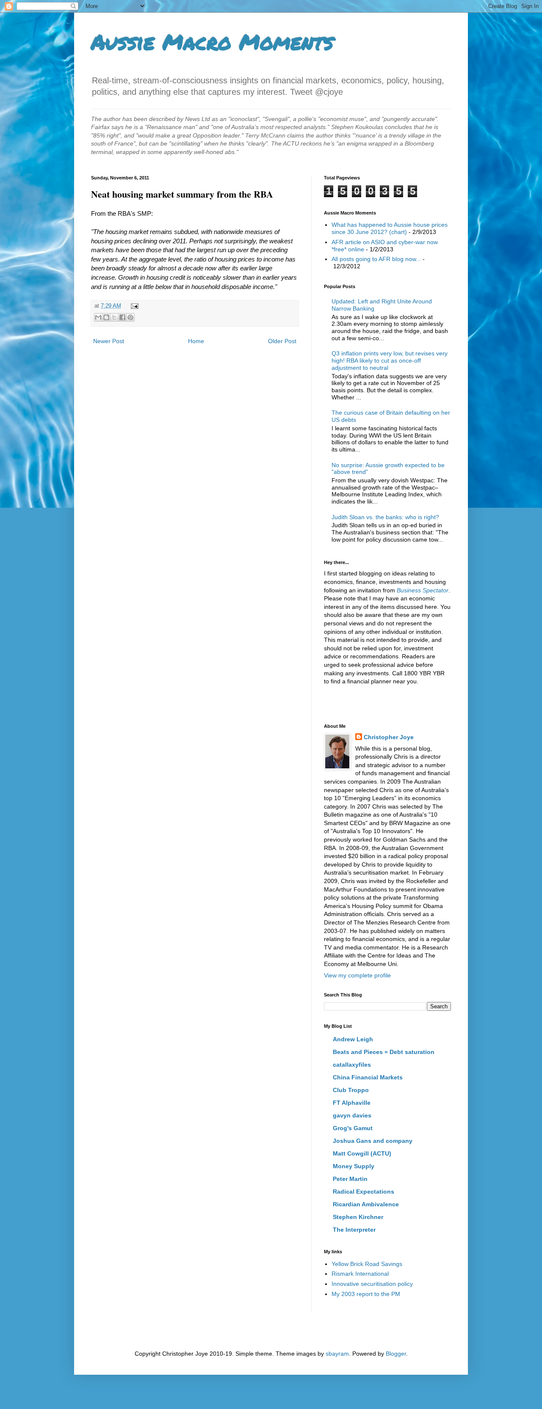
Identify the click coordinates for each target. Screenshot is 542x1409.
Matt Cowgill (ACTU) (362, 1153)
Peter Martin (350, 1178)
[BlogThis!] (106, 317)
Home (196, 341)
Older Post (282, 341)
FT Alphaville (352, 1102)
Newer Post (108, 341)
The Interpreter (354, 1229)
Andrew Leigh (353, 1039)
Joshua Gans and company (372, 1140)
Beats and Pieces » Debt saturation (383, 1051)
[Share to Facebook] (122, 317)
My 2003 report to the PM (366, 1294)
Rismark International (360, 1273)
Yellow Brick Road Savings (367, 1263)
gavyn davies (352, 1115)
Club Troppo (351, 1090)
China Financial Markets (368, 1077)
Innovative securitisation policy (372, 1283)
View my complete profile (357, 975)
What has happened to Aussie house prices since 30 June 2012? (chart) (390, 228)
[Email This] (98, 317)
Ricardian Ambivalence (366, 1204)
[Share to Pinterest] (130, 317)
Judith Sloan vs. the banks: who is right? (385, 517)
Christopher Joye (389, 737)
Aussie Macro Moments (212, 42)
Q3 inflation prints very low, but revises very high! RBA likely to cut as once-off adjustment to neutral (390, 360)
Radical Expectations (363, 1191)
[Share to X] (114, 317)
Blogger (396, 1353)
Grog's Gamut (353, 1128)
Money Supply (353, 1166)
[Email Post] (133, 306)
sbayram (337, 1353)
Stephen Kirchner (358, 1217)
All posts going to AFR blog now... (376, 259)
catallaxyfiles (352, 1064)
